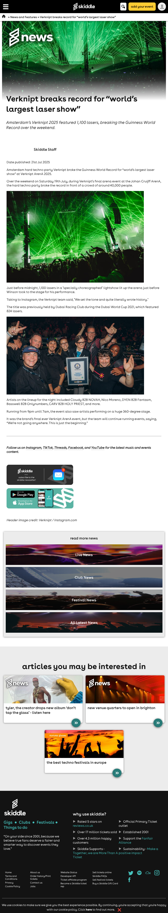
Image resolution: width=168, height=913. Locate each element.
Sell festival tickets (102, 879)
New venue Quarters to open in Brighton (122, 707)
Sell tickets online (101, 872)
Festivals (45, 822)
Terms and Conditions (11, 877)
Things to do (15, 827)
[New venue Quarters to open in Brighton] (125, 689)
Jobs (32, 886)
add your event (142, 6)
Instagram (33, 448)
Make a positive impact (138, 851)
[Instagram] (156, 874)
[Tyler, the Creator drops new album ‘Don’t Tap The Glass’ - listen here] (43, 689)
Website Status (68, 872)
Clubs (24, 822)
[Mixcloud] (148, 874)
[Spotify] (139, 874)
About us (35, 872)
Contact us (36, 882)
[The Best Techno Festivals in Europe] (84, 744)
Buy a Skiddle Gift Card (105, 883)
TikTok (48, 448)
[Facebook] (129, 881)
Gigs (8, 822)
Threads (60, 448)
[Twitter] (130, 874)
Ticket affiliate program (73, 879)
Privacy (9, 882)
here (89, 909)
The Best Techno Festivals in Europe (77, 762)
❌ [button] (119, 910)
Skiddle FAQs (99, 876)
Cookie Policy (12, 886)
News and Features (23, 17)
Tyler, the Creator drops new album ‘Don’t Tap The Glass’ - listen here (41, 710)
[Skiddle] (15, 807)
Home (8, 872)
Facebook (75, 448)
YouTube (97, 448)
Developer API (68, 876)
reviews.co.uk (83, 826)
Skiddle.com (84, 6)
